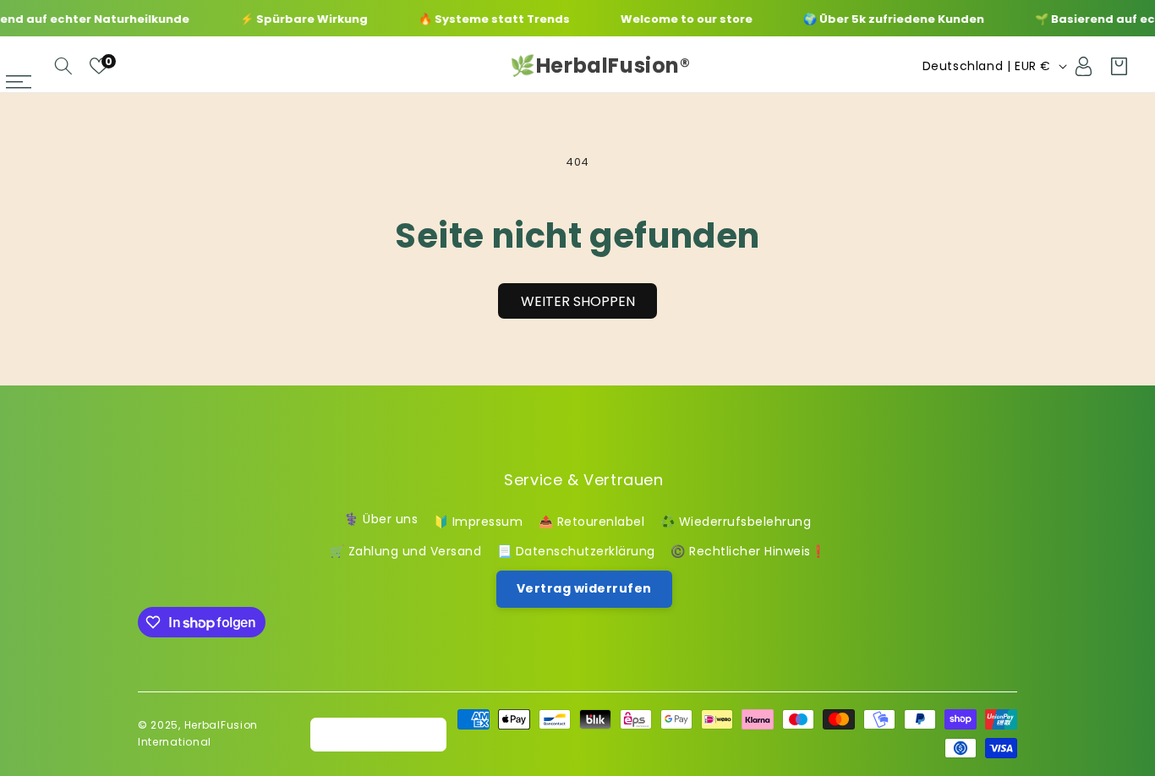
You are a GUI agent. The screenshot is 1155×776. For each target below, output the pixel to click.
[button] (63, 66)
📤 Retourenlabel (592, 520)
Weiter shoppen (578, 301)
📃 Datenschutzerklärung (576, 550)
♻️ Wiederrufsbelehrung (736, 520)
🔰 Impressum (478, 520)
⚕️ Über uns (381, 519)
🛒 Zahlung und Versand (406, 550)
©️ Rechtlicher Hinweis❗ (748, 550)
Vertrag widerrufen (584, 587)
